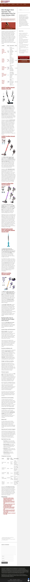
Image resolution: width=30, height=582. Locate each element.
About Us (11, 579)
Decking (25, 4)
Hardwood (13, 4)
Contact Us (18, 579)
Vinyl (8, 4)
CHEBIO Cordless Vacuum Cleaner (8, 136)
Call (24, 61)
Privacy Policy (14, 579)
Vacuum (2, 5)
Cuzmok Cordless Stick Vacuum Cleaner (7, 184)
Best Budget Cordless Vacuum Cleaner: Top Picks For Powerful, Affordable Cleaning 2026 (8, 499)
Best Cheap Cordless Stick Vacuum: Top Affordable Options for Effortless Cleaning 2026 (9, 505)
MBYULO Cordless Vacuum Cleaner (6, 273)
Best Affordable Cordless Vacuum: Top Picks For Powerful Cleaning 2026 (9, 508)
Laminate (5, 4)
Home (1, 4)
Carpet (17, 4)
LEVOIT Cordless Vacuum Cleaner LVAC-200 (4, 51)
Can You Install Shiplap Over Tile (23, 44)
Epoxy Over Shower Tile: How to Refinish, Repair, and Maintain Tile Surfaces (23, 42)
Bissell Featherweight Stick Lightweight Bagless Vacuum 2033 (8, 230)
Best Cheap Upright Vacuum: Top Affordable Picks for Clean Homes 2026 (8, 502)
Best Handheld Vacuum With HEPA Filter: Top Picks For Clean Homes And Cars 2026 (9, 511)
